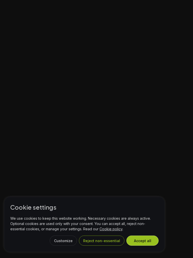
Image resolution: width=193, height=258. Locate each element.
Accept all (142, 241)
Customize (63, 241)
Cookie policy (111, 229)
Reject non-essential (101, 241)
